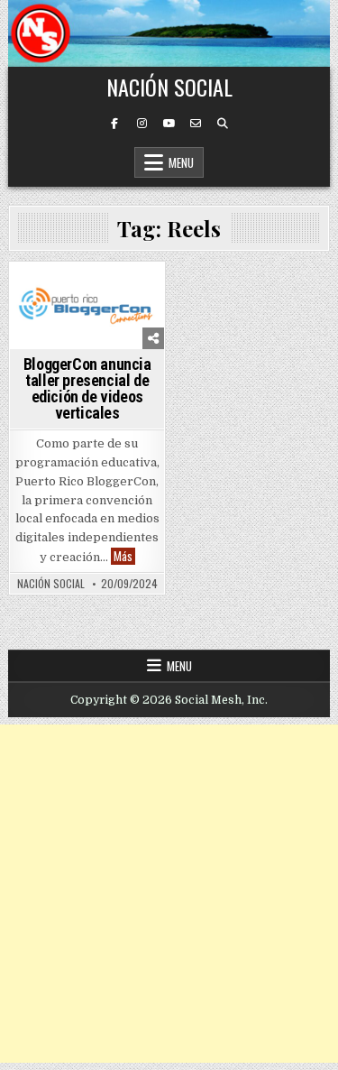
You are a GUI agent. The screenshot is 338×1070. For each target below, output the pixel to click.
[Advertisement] (169, 893)
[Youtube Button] (168, 123)
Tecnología (130, 293)
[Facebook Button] (114, 123)
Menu (181, 162)
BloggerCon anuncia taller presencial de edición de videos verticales (87, 388)
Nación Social (169, 86)
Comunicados (50, 293)
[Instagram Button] (141, 123)
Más (124, 556)
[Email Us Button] (195, 123)
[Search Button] (222, 123)
